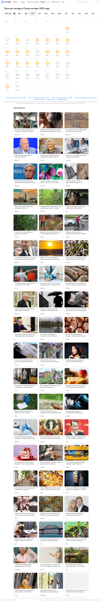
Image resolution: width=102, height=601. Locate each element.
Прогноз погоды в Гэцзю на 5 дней (39, 97)
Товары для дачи (62, 99)
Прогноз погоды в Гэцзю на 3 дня (16, 97)
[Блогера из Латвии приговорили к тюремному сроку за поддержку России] (76, 303)
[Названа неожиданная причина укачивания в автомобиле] (76, 201)
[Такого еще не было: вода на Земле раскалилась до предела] (51, 252)
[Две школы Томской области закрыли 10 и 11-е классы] (25, 406)
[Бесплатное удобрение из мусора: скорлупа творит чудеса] (76, 329)
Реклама (13, 600)
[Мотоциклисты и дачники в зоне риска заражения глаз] (51, 380)
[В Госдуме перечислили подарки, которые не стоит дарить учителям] (25, 278)
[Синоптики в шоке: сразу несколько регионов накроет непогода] (51, 355)
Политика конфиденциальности (52, 600)
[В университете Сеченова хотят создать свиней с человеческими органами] (76, 278)
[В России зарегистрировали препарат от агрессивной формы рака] (25, 431)
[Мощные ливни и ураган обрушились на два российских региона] (76, 227)
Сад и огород (51, 99)
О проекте (41, 600)
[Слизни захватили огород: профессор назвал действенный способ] (51, 406)
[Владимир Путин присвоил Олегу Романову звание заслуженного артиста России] (25, 329)
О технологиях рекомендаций (68, 600)
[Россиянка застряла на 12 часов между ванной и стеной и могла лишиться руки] (51, 278)
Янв (19, 13)
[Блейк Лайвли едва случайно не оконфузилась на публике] (25, 585)
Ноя (86, 13)
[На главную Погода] (7, 2)
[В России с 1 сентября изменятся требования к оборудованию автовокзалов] (25, 380)
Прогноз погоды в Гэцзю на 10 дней (85, 97)
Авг (66, 13)
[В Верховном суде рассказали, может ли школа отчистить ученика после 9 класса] (25, 534)
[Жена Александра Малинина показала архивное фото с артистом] (76, 508)
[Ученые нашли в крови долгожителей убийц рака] (76, 406)
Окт (79, 13)
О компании (7, 600)
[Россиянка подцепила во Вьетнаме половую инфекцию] (51, 585)
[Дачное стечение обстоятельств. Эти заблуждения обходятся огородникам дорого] (51, 227)
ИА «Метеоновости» (96, 600)
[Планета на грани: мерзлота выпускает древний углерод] (25, 355)
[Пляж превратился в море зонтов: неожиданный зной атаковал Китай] (76, 585)
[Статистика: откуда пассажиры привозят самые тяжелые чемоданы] (76, 457)
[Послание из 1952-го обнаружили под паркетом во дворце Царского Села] (76, 124)
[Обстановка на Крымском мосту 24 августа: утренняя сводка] (51, 534)
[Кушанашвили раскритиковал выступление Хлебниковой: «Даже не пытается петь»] (76, 355)
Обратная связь (79, 600)
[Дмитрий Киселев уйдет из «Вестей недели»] (25, 150)
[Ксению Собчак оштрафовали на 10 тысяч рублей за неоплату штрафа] (76, 431)
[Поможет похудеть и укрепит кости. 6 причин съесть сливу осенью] (51, 175)
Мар (32, 13)
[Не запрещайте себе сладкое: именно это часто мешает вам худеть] (25, 457)
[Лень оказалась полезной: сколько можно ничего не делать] (51, 457)
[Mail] (2, 2)
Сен (73, 13)
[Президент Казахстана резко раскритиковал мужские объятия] (25, 175)
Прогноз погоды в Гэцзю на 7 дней (62, 97)
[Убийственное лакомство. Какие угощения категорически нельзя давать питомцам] (51, 124)
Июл (59, 13)
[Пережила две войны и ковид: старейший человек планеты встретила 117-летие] (51, 150)
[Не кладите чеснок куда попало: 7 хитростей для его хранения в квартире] (76, 252)
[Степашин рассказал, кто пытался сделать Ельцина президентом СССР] (25, 252)
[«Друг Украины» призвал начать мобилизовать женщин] (25, 303)
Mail (2, 600)
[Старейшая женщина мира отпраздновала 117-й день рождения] (25, 559)
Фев (26, 13)
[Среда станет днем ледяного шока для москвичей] (25, 227)
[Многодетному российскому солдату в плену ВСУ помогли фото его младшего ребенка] (25, 124)
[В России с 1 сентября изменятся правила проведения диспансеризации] (76, 150)
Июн (53, 13)
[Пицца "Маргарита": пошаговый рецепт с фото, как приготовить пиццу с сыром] (51, 482)
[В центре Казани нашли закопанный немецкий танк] (76, 175)
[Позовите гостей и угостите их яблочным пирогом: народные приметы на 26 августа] (76, 380)
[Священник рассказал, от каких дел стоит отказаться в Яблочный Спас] (51, 431)
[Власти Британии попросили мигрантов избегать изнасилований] (25, 201)
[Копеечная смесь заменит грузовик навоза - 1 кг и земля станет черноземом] (76, 559)
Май (46, 13)
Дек (93, 13)
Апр (39, 13)
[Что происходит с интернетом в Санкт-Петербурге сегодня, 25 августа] (51, 559)
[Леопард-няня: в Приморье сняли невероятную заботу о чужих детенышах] (51, 201)
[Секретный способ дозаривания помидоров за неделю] (25, 482)
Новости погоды (39, 99)
